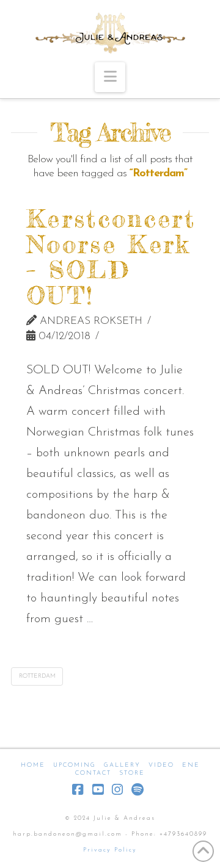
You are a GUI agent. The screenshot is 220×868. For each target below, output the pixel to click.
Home (33, 765)
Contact (93, 773)
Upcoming (74, 765)
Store (132, 773)
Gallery (122, 765)
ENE (191, 765)
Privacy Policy (110, 850)
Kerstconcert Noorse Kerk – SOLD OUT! (111, 257)
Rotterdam (37, 676)
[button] (110, 77)
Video (161, 765)
